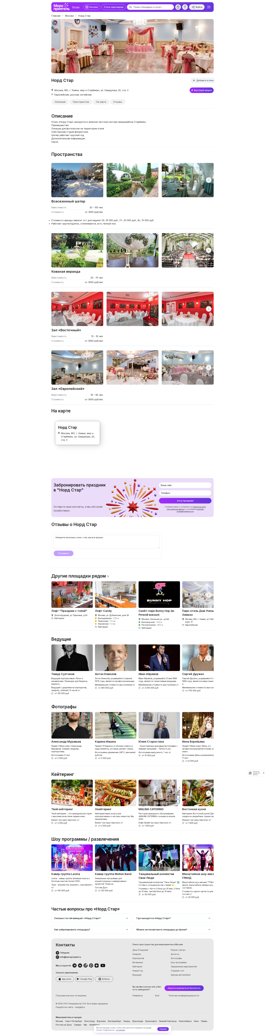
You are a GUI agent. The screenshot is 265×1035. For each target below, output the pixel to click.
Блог (157, 995)
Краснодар (137, 1021)
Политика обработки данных (256, 773)
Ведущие (136, 975)
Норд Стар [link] (84, 15)
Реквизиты (137, 995)
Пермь (204, 1021)
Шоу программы (178, 962)
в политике (120, 1030)
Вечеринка (137, 962)
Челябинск (94, 1025)
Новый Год (137, 970)
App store (66, 979)
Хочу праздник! (185, 500)
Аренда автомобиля (180, 975)
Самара (77, 1025)
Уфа (85, 1025)
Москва (76, 7)
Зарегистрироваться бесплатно (184, 988)
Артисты (175, 954)
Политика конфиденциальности (184, 995)
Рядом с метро (178, 950)
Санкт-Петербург (73, 1021)
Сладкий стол (177, 970)
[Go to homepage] (62, 7)
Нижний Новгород (168, 1021)
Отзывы (117, 101)
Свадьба (136, 954)
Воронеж (101, 1021)
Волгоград (89, 1021)
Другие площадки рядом (78, 576)
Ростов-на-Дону (64, 1025)
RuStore (106, 979)
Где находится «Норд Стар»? (154, 918)
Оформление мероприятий (184, 966)
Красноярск (151, 1021)
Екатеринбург (114, 1021)
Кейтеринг (137, 966)
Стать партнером (113, 7)
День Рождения (140, 950)
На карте (101, 101)
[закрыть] (263, 773)
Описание (60, 101)
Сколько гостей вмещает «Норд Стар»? (77, 918)
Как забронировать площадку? (72, 929)
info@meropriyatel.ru (70, 957)
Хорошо (163, 1029)
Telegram (64, 953)
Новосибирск (185, 1021)
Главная (55, 15)
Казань (127, 1021)
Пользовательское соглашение (71, 995)
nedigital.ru (80, 1007)
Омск (196, 1021)
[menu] (208, 7)
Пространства (81, 101)
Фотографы (176, 958)
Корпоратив (138, 958)
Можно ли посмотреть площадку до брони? (162, 929)
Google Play (86, 979)
